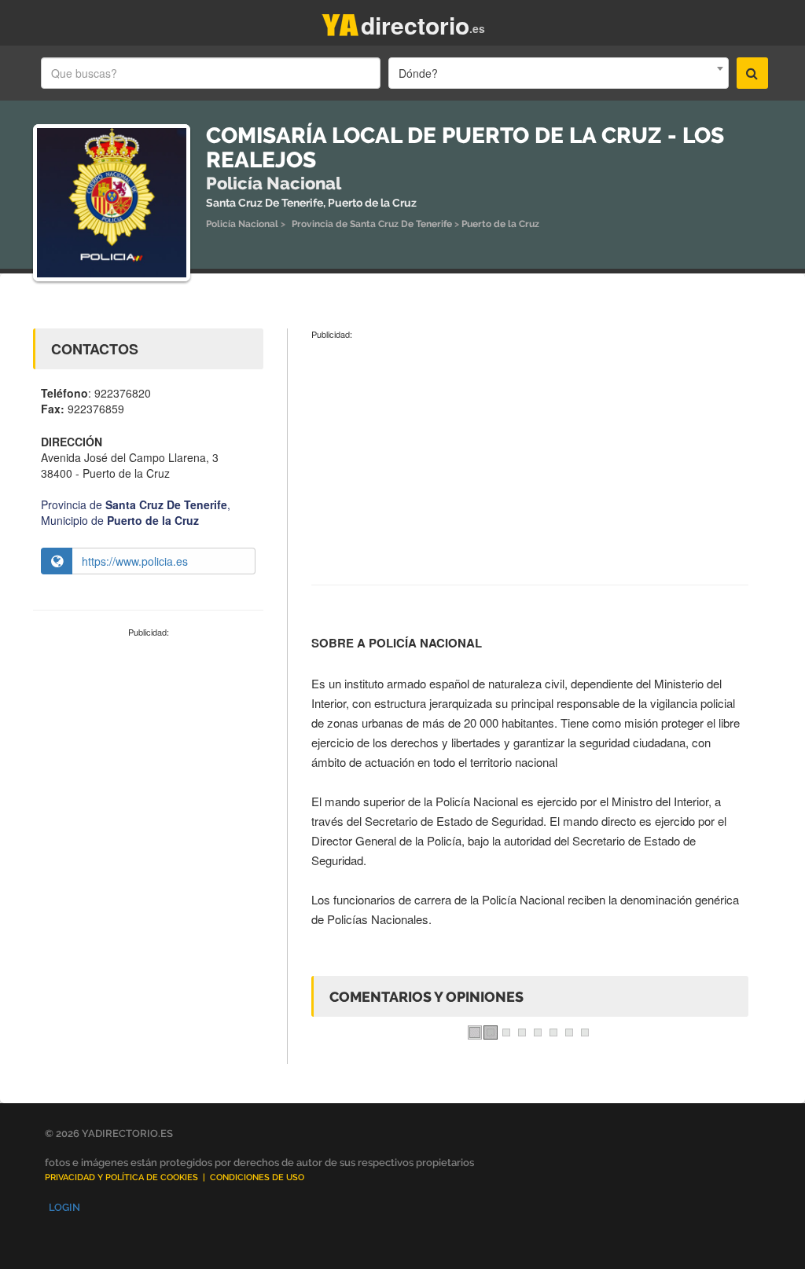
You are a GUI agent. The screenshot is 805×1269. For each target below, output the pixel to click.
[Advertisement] (148, 745)
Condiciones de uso (257, 1177)
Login (64, 1207)
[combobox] (558, 73)
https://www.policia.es (135, 561)
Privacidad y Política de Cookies (121, 1177)
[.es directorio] (340, 22)
